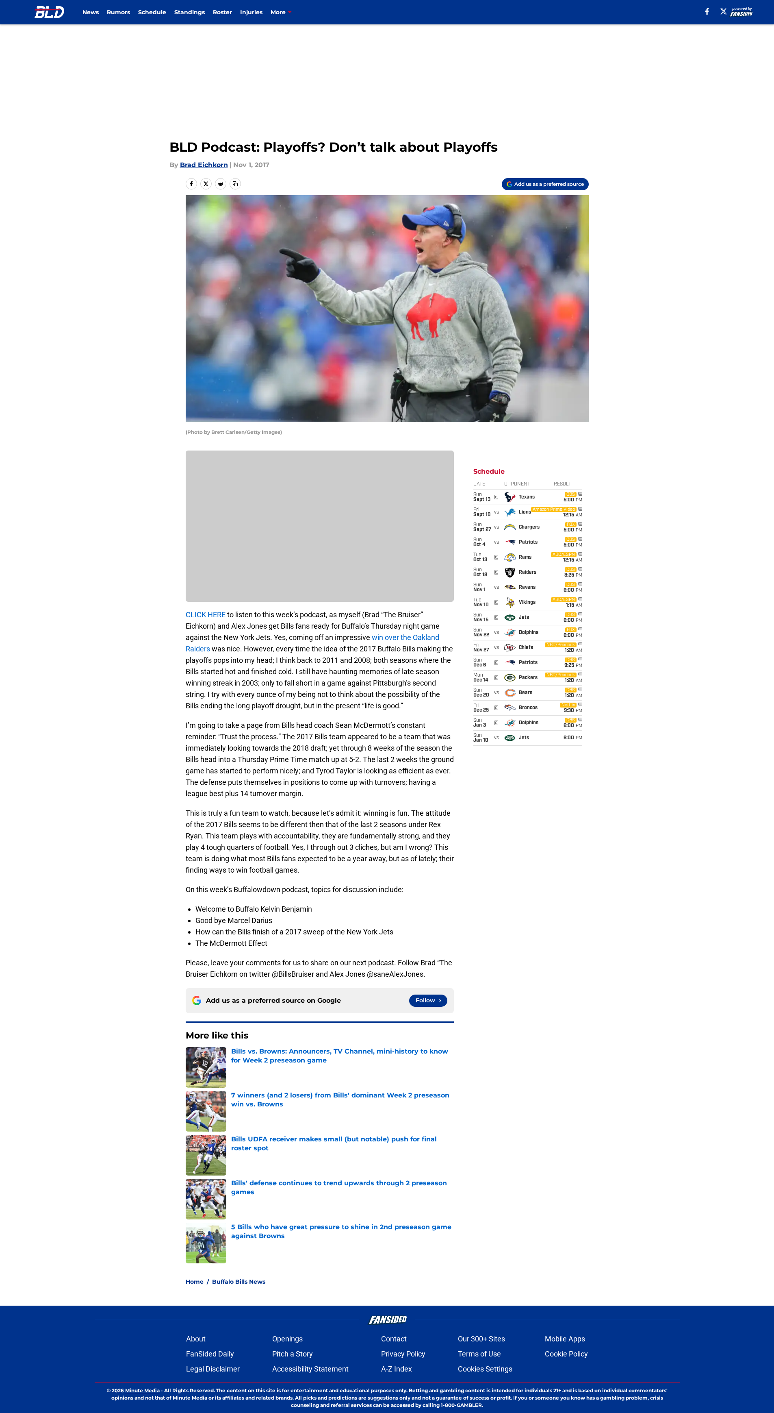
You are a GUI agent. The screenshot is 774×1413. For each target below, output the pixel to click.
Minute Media (142, 1390)
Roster (222, 12)
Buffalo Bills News (238, 1281)
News (90, 12)
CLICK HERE (205, 614)
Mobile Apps (565, 1339)
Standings (189, 12)
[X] (723, 11)
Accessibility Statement (310, 1369)
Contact (394, 1339)
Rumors (118, 12)
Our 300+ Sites (481, 1339)
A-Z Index (396, 1369)
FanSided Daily (210, 1354)
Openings (287, 1339)
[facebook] (707, 11)
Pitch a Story (292, 1354)
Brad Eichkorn (204, 165)
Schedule (152, 12)
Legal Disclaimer (213, 1369)
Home (195, 1281)
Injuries (251, 12)
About (196, 1339)
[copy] (235, 183)
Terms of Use (479, 1354)
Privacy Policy (403, 1354)
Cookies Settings (485, 1369)
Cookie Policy (566, 1354)
